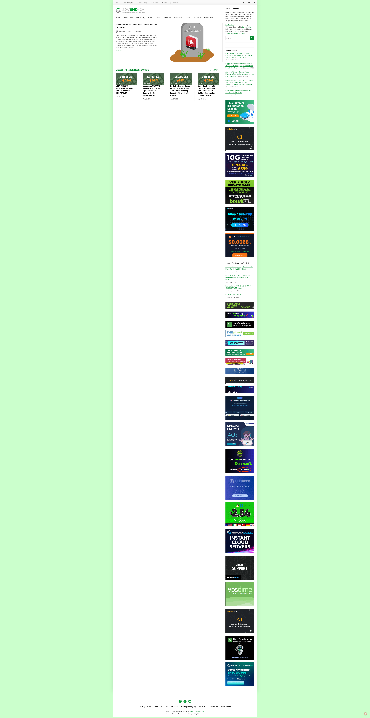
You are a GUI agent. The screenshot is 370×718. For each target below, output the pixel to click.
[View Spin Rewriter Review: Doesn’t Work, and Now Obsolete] (192, 61)
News (150, 18)
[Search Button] (252, 38)
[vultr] (239, 123)
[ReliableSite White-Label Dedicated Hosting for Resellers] (239, 150)
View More (214, 70)
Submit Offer (154, 2)
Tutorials (158, 18)
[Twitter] (254, 2)
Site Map (200, 714)
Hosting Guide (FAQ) (127, 2)
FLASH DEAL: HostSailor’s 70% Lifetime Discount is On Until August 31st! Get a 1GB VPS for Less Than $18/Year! (239, 55)
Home (118, 18)
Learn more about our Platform (236, 33)
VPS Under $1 (140, 18)
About (116, 2)
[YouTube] (249, 2)
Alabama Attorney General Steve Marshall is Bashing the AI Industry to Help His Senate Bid (239, 74)
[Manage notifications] (365, 713)
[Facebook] (243, 2)
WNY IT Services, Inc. (197, 712)
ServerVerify (208, 18)
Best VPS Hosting (142, 2)
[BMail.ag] (239, 203)
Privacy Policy (187, 714)
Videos (187, 18)
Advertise (175, 2)
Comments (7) (140, 31)
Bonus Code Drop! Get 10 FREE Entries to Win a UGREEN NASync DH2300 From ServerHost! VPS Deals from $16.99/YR (239, 82)
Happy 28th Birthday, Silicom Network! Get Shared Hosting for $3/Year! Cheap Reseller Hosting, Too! (239, 66)
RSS (194, 714)
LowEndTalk (197, 18)
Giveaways (178, 18)
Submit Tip (165, 2)
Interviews (167, 18)
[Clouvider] (239, 177)
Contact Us (177, 714)
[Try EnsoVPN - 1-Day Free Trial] (239, 230)
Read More (119, 51)
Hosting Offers (128, 18)
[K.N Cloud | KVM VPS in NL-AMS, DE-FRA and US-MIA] (239, 257)
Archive (169, 714)
